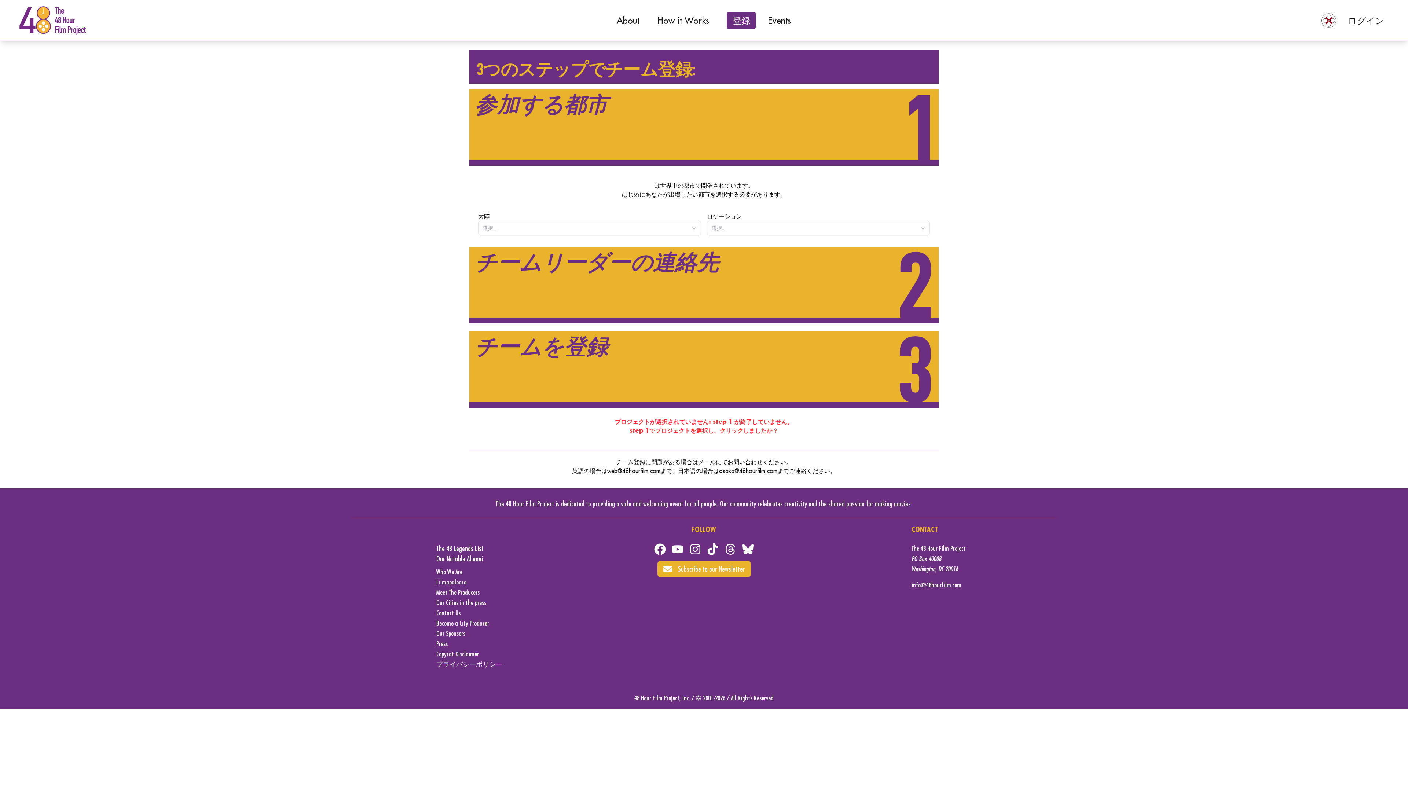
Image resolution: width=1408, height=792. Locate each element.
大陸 (484, 216)
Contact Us (448, 613)
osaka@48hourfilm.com (748, 470)
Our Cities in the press (461, 602)
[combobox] (589, 228)
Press (442, 644)
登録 (741, 20)
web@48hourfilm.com (633, 470)
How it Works (683, 20)
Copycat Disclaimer (457, 654)
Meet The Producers (458, 592)
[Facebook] (660, 549)
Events (779, 20)
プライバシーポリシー (469, 664)
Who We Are (449, 572)
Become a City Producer (462, 623)
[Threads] (730, 549)
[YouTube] (677, 549)
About (628, 20)
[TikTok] (713, 549)
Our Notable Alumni (459, 558)
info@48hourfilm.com (936, 585)
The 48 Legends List (460, 548)
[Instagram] (695, 549)
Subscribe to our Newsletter (711, 569)
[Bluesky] (748, 549)
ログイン (1366, 20)
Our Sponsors (450, 633)
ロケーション (724, 216)
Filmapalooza (451, 582)
